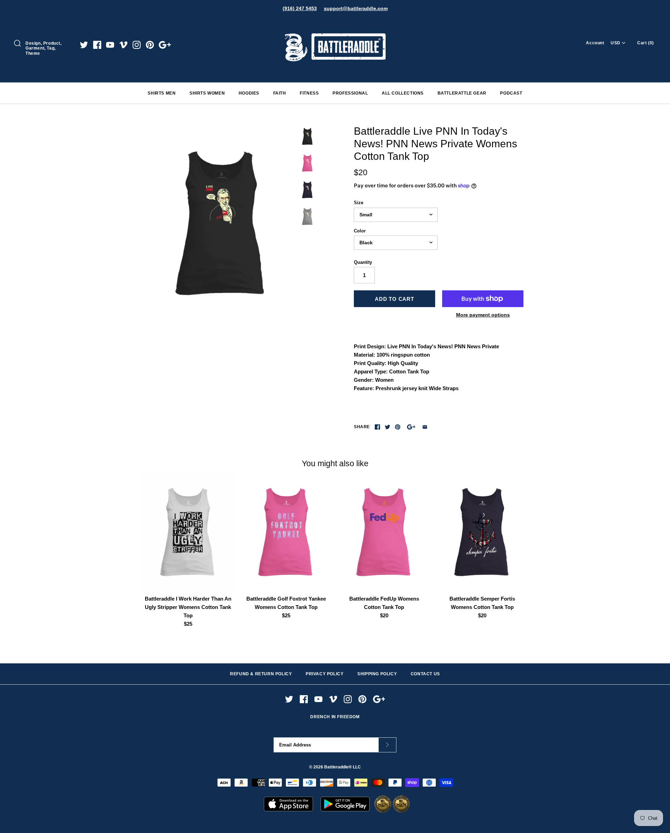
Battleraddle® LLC (342, 767)
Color (360, 230)
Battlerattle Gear (462, 93)
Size (358, 202)
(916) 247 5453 (300, 8)
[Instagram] (137, 45)
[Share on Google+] (411, 427)
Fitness (309, 93)
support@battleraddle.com (356, 8)
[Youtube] (110, 45)
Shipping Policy (377, 673)
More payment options (483, 315)
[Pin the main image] (397, 427)
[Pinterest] (150, 45)
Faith (279, 93)
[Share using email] (424, 427)
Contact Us (425, 673)
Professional (350, 93)
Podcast (511, 93)
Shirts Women (207, 93)
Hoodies (249, 93)
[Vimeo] (123, 45)
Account (595, 42)
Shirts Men (162, 93)
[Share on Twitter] (387, 427)
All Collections (403, 93)
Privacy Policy (324, 673)
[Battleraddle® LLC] (335, 24)
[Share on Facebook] (377, 427)
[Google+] (165, 45)
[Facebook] (97, 45)
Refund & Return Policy (261, 673)
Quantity (363, 262)
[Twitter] (84, 45)
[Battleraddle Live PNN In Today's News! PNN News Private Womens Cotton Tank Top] (221, 223)
